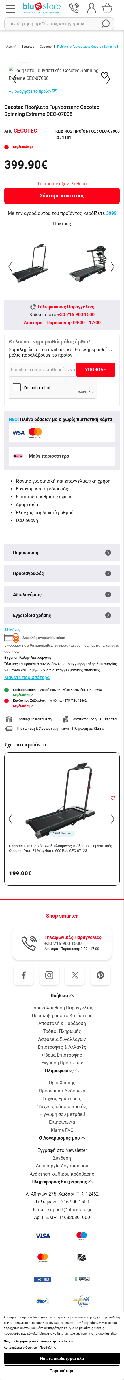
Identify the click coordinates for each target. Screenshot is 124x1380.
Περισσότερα (62, 1370)
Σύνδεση (62, 1158)
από (20, 131)
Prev (15, 78)
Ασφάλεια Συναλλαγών (62, 1039)
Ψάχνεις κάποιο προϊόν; (62, 1106)
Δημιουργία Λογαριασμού (62, 1166)
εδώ (113, 1333)
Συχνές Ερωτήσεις (62, 1098)
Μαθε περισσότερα (49, 456)
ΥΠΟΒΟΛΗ (95, 369)
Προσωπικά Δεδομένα (62, 1091)
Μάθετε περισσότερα (27, 677)
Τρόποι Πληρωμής (62, 1031)
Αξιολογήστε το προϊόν (30, 91)
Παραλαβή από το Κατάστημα (62, 1015)
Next (108, 78)
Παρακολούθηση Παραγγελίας (62, 1008)
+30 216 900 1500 (76, 314)
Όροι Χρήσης (62, 1083)
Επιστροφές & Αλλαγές (62, 1047)
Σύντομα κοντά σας (62, 196)
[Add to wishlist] (113, 797)
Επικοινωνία (62, 1122)
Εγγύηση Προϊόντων (62, 1063)
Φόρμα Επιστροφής (62, 1055)
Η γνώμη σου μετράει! (62, 1114)
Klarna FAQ (62, 1130)
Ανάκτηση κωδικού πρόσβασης (62, 1174)
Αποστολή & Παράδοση (62, 1023)
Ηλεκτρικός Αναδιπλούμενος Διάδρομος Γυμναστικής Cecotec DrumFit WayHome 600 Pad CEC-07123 (60, 848)
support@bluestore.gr (69, 1209)
